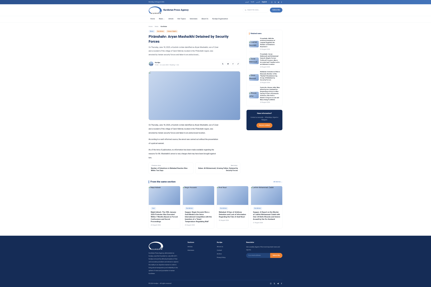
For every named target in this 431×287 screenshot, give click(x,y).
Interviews (193, 19)
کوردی (247, 2)
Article (170, 19)
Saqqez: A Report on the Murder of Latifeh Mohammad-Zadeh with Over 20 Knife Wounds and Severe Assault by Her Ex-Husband (266, 216)
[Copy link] (238, 64)
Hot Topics (181, 19)
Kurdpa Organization (220, 19)
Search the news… (253, 10)
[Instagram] (272, 2)
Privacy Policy (221, 257)
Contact (219, 250)
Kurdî (252, 2)
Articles (190, 247)
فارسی (258, 2)
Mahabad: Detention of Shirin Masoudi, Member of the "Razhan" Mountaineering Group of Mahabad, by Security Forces (270, 76)
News (161, 19)
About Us (204, 19)
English (264, 2)
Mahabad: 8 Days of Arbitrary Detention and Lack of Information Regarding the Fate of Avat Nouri (232, 214)
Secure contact (264, 125)
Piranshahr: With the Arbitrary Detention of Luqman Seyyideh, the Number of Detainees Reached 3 (267, 43)
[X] (275, 2)
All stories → (277, 182)
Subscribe (276, 10)
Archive (219, 254)
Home (152, 19)
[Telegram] (278, 2)
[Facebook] (281, 2)
